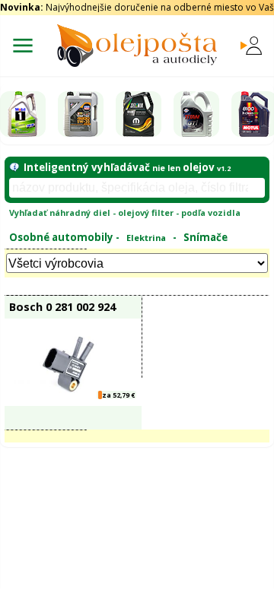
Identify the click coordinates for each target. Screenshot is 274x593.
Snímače (205, 237)
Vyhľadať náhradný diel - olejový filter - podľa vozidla (125, 212)
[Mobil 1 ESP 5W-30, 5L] (23, 114)
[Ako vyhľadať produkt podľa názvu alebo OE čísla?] (14, 167)
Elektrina (146, 237)
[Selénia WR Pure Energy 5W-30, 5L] (138, 114)
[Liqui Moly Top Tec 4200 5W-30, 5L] (81, 114)
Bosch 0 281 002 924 (62, 306)
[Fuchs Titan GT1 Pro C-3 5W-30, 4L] (196, 114)
